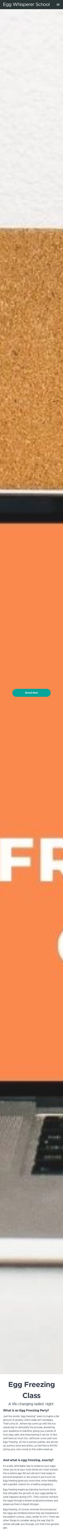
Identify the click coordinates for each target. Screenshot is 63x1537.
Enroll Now (31, 693)
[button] (58, 4)
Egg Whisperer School (26, 4)
